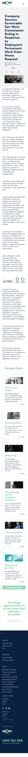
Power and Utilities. (7, 684)
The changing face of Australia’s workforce (12, 496)
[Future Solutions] (14, 415)
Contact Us (5, 711)
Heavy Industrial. (7, 689)
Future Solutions (13, 423)
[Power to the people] (14, 380)
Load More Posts (14, 588)
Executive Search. (7, 691)
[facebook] (3, 708)
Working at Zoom (7, 645)
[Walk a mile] (14, 448)
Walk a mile (10, 455)
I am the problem (13, 532)
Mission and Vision (7, 643)
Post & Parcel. (6, 674)
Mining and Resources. (8, 682)
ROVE (4, 648)
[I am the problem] (14, 525)
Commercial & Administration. (10, 687)
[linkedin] (9, 708)
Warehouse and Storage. (9, 669)
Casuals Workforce (7, 657)
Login (3, 703)
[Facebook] (6, 72)
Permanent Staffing (8, 660)
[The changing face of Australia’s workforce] (14, 484)
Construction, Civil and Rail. (10, 677)
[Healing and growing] (14, 557)
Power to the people (11, 389)
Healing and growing (11, 566)
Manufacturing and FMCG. (9, 679)
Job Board (5, 698)
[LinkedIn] (12, 72)
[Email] (18, 72)
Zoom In (4, 716)
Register (4, 701)
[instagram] (6, 708)
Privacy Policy (5, 718)
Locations (5, 714)
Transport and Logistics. (9, 672)
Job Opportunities (7, 695)
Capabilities (5, 654)
